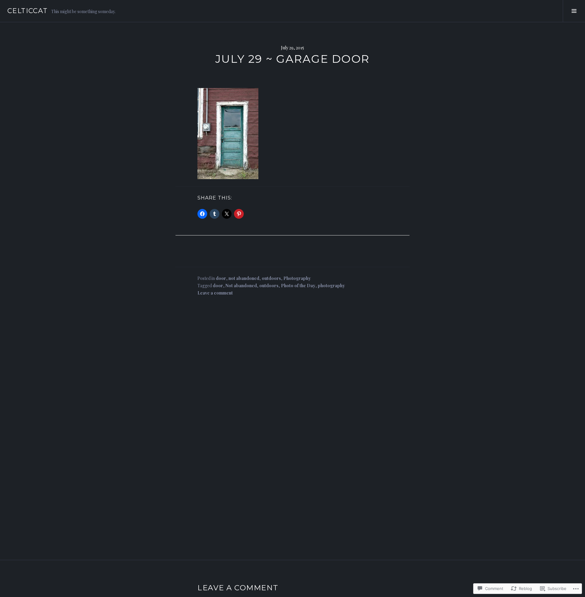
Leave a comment (215, 293)
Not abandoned (241, 285)
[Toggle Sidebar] (574, 11)
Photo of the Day (298, 285)
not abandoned (244, 278)
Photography (297, 278)
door (221, 278)
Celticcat (27, 11)
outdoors (271, 278)
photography (331, 285)
